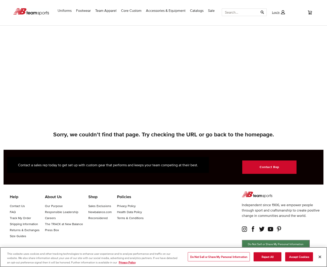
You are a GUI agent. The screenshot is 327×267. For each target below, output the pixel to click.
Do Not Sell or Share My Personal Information (275, 244)
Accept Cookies (299, 256)
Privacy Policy (127, 262)
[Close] (320, 257)
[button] (278, 12)
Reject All (268, 256)
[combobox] (238, 12)
